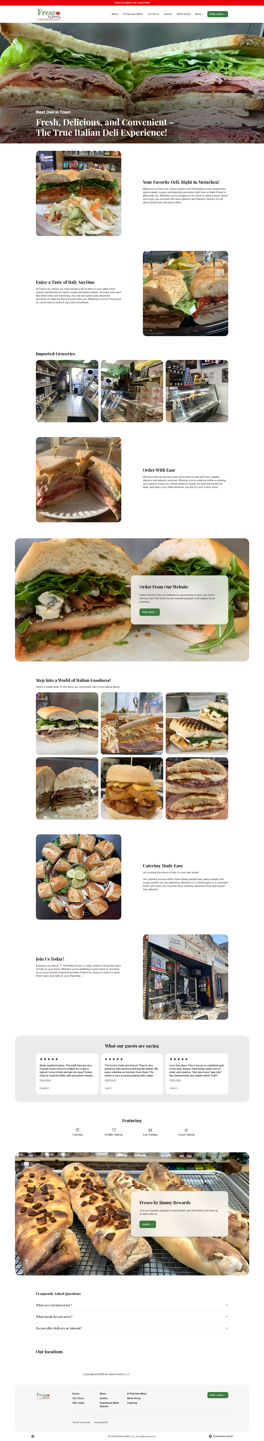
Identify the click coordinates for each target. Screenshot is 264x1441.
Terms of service (81, 1422)
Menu (115, 14)
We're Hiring (183, 14)
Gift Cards (78, 1403)
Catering (132, 1403)
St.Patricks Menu (133, 14)
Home (75, 1393)
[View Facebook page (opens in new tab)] (33, 1436)
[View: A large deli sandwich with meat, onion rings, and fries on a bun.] (132, 788)
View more (45, 1080)
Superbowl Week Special (109, 1404)
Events (168, 14)
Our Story (153, 14)
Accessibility (101, 1422)
